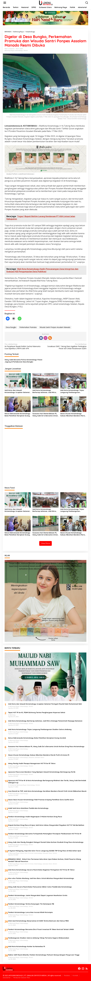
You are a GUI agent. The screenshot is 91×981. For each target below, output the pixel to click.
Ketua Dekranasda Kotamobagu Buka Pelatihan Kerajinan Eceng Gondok (17, 415)
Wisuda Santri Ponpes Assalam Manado (55, 327)
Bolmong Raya (9, 50)
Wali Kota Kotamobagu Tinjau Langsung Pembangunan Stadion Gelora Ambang (72, 391)
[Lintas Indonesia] (46, 2)
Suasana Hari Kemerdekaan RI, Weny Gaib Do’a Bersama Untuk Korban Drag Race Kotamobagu (45, 415)
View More (45, 543)
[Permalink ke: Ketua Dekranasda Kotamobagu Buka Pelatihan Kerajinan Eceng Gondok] (18, 404)
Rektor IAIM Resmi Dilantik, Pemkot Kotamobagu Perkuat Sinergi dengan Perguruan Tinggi (43, 955)
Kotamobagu (19, 50)
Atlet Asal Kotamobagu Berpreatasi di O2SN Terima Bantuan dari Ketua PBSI (38, 921)
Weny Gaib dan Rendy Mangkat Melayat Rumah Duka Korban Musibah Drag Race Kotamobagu (45, 842)
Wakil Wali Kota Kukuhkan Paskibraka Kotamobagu (28, 808)
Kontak (75, 975)
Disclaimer (7, 978)
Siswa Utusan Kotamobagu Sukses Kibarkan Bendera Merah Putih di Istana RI (73, 415)
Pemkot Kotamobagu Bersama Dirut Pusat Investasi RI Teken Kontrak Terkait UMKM (41, 929)
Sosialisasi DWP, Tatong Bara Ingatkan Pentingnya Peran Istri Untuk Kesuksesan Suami (66, 346)
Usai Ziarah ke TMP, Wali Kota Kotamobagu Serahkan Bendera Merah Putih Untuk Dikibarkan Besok (47, 791)
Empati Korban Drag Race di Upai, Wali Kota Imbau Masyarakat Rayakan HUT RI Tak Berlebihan (46, 825)
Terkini (25, 50)
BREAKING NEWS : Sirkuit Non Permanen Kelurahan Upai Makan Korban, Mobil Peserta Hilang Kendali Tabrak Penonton (44, 860)
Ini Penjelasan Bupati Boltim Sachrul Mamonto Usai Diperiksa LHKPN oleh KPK (23, 346)
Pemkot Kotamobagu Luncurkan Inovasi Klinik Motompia (30, 912)
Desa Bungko (11, 327)
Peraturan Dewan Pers (21, 978)
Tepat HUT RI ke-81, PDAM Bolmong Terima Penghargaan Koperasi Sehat (36, 712)
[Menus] (5, 2)
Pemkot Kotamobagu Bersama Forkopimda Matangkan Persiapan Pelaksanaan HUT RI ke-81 (44, 834)
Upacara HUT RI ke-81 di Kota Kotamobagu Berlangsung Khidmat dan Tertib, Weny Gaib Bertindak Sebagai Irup (47, 781)
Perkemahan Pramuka (27, 327)
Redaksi (67, 975)
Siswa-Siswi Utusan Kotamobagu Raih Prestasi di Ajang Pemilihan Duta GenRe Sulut (41, 800)
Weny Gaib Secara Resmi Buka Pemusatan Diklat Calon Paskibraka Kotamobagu (40, 887)
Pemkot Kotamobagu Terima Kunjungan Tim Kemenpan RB (31, 904)
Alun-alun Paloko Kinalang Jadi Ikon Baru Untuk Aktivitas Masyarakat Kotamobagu (41, 878)
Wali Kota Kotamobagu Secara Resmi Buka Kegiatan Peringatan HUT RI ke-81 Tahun (41, 870)
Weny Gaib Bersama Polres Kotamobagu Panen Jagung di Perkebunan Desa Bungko (23, 361)
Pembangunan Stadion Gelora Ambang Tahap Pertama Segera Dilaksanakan (38, 938)
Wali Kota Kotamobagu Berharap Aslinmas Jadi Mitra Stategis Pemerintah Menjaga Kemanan (44, 391)
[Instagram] (45, 338)
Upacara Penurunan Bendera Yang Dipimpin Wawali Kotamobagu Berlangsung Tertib (41, 772)
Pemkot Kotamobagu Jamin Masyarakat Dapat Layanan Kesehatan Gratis (37, 895)
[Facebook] (41, 338)
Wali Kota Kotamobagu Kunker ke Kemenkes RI (26, 946)
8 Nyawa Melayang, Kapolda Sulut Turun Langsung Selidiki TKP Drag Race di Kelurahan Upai (44, 851)
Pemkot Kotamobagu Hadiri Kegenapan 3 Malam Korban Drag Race (35, 817)
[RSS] (50, 338)
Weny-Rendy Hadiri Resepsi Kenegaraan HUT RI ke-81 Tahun (31, 763)
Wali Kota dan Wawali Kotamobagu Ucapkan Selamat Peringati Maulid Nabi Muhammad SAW (17, 391)
